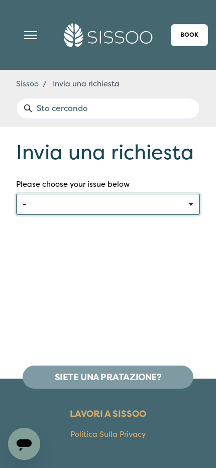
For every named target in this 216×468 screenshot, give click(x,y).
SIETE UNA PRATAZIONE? (108, 377)
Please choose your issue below (73, 184)
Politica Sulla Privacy (108, 434)
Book (189, 35)
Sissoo (27, 83)
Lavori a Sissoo (108, 413)
